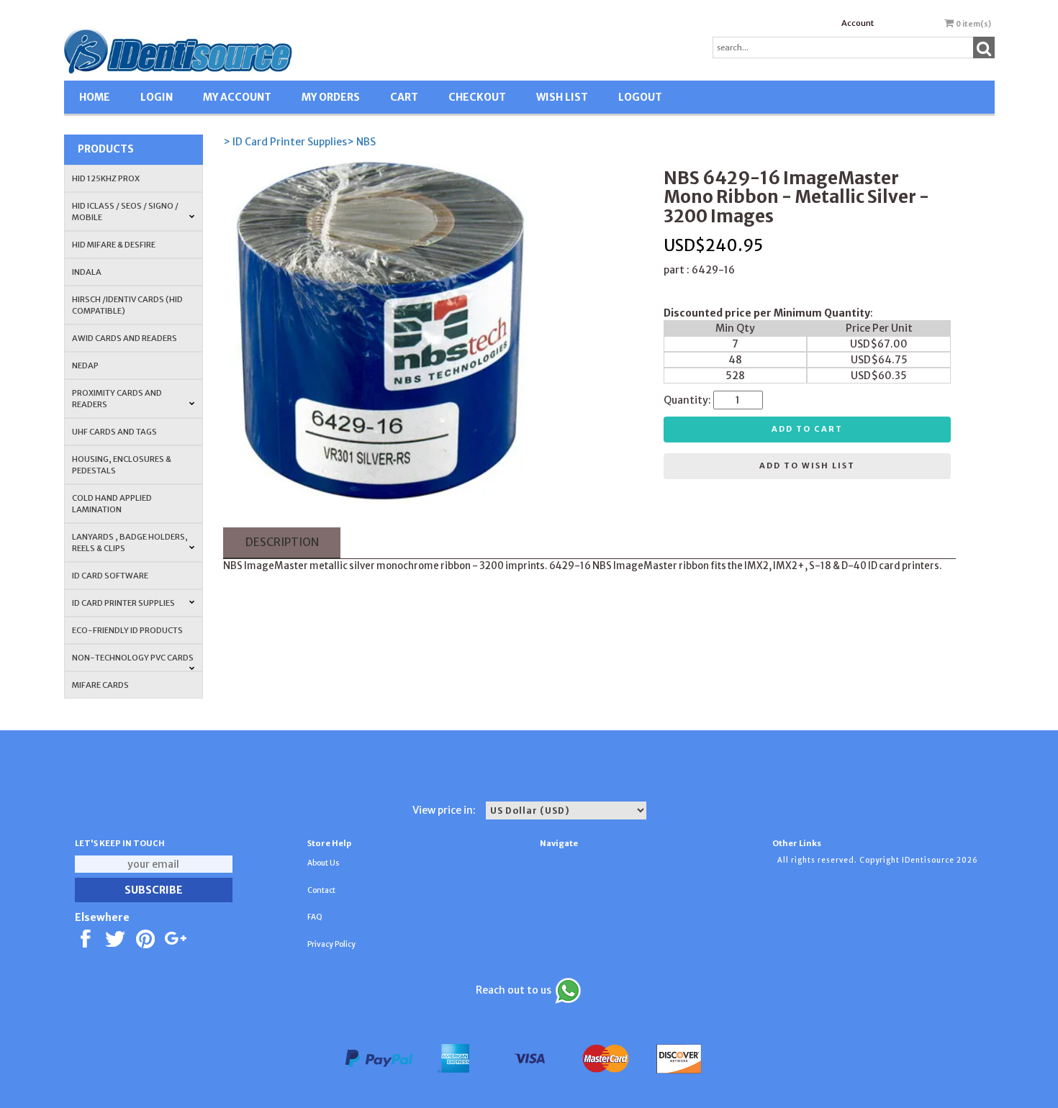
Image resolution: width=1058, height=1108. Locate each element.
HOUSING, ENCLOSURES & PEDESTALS (121, 465)
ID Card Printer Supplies (123, 603)
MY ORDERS (331, 97)
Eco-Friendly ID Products (127, 630)
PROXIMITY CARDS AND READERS (117, 398)
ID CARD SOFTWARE (110, 576)
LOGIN (156, 97)
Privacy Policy (331, 944)
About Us (323, 863)
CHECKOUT (477, 97)
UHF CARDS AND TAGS (114, 432)
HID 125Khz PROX (106, 178)
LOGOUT (640, 97)
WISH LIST (562, 97)
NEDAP (85, 365)
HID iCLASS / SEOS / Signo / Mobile (125, 211)
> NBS (361, 141)
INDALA (86, 272)
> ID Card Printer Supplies (285, 141)
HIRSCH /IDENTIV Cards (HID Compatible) (127, 305)
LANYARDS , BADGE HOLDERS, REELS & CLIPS (130, 542)
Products (106, 148)
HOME (94, 97)
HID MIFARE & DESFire (113, 245)
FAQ (314, 917)
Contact (321, 890)
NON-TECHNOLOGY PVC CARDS (133, 658)
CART (404, 97)
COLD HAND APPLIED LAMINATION (112, 503)
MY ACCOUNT (237, 97)
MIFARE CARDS (100, 685)
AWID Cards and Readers (124, 338)
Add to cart (807, 429)
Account (857, 23)
